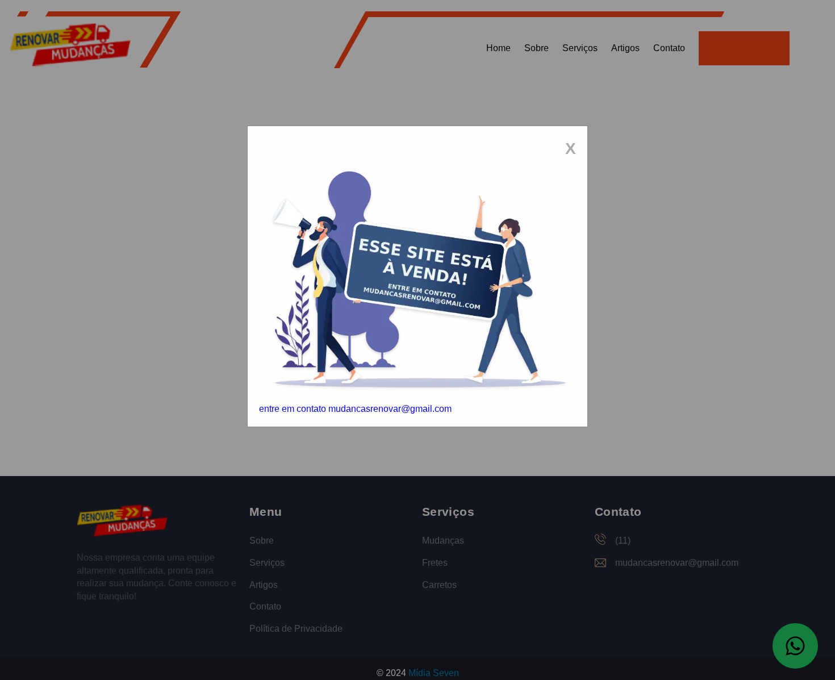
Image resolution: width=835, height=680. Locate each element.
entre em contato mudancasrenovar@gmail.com (355, 409)
